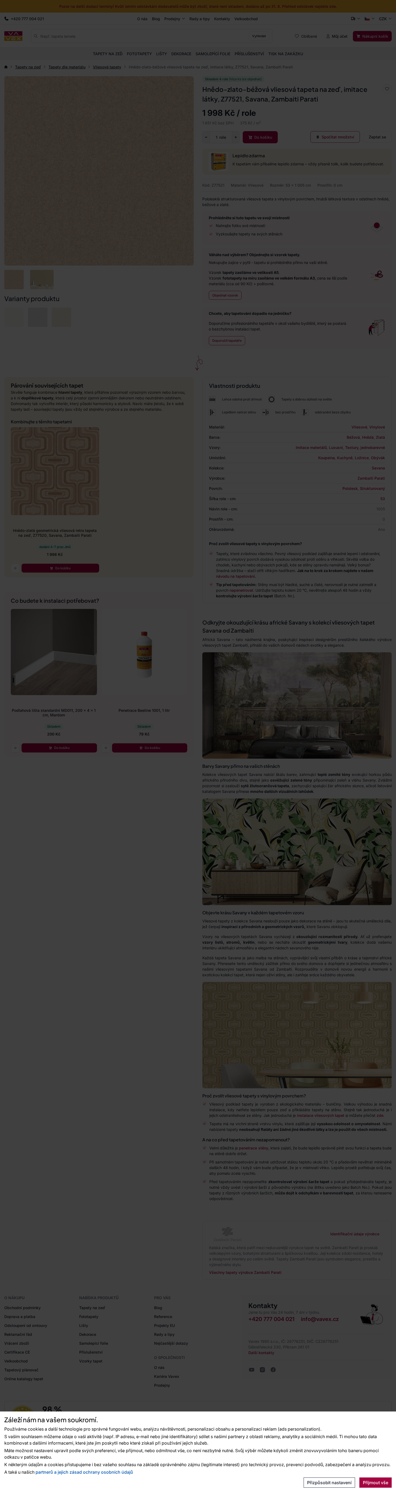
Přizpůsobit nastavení (329, 1482)
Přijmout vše (375, 1482)
